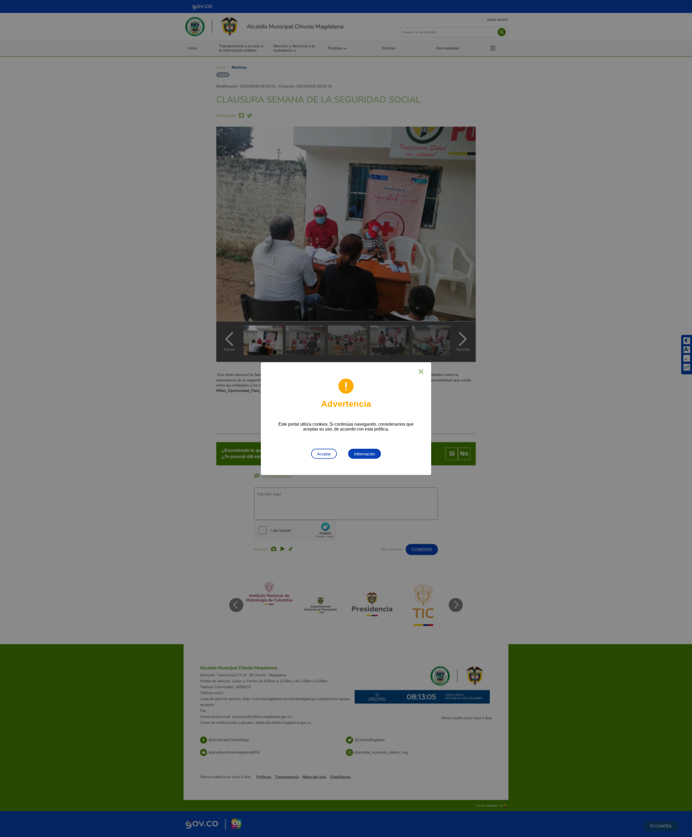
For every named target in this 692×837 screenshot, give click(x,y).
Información (364, 453)
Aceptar (324, 453)
